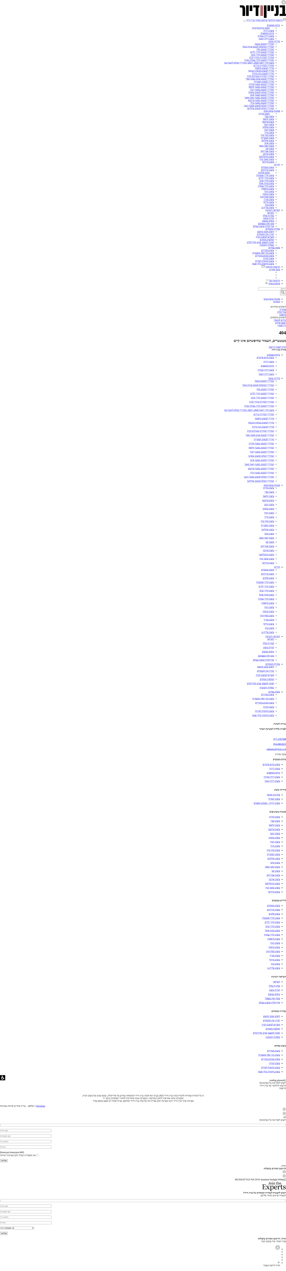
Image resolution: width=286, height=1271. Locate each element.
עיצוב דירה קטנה (266, 38)
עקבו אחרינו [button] (274, 269)
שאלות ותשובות (267, 245)
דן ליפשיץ (281, 325)
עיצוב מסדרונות (267, 196)
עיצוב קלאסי (268, 119)
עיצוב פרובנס (268, 121)
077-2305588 (279, 739)
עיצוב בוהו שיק (267, 135)
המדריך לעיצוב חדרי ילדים (262, 52)
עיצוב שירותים (267, 170)
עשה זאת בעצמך (272, 998)
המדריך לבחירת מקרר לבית (261, 57)
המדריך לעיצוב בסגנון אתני (262, 95)
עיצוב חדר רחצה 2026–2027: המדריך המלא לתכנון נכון (249, 62)
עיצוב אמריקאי (267, 151)
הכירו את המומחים (265, 234)
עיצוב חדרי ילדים (266, 178)
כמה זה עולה (268, 215)
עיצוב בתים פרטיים (261, 28)
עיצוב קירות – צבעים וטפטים (267, 803)
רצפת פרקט (280, 323)
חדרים (277, 164)
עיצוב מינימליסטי (266, 156)
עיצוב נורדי (269, 132)
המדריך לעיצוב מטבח (264, 44)
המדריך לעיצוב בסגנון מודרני (261, 84)
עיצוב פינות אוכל (266, 183)
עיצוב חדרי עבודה (266, 186)
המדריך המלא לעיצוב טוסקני (261, 92)
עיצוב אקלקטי (267, 140)
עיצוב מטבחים (267, 167)
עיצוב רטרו (269, 129)
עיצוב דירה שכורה (266, 36)
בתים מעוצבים (273, 25)
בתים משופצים (267, 33)
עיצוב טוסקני (268, 127)
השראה (270, 213)
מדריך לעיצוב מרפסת (264, 68)
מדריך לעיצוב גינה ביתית (263, 73)
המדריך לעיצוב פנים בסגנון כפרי (259, 79)
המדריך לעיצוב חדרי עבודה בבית (259, 60)
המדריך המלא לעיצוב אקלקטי (260, 108)
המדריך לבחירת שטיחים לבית (260, 76)
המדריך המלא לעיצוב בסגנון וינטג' (259, 105)
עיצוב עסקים (274, 247)
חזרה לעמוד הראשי (277, 347)
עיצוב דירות (269, 30)
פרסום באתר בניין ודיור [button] (256, 20)
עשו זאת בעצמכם (266, 223)
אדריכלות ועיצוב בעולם (263, 226)
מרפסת (282, 314)
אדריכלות (281, 312)
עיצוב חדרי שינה (266, 180)
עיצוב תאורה (274, 799)
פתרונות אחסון (273, 795)
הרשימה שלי (274, 280)
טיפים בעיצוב (268, 221)
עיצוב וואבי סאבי (266, 146)
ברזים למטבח (280, 320)
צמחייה (283, 309)
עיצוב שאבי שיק (266, 159)
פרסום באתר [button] (274, 283)
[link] (263, 17)
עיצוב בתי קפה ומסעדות (263, 253)
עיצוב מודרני (264, 113)
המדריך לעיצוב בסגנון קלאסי (261, 87)
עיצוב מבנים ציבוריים (264, 255)
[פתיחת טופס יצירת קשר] (25, 1130)
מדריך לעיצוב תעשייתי (264, 81)
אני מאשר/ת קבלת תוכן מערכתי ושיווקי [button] (18, 1155)
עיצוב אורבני (268, 154)
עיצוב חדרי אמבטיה (265, 175)
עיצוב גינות (269, 191)
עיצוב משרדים (267, 250)
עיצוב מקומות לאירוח (264, 261)
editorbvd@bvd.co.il (276, 749)
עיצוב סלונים (264, 172)
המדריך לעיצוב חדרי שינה (262, 54)
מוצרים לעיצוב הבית (265, 237)
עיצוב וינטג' (269, 124)
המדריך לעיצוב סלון (265, 49)
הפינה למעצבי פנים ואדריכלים (260, 242)
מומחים (276, 301)
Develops (40, 1106)
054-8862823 (279, 744)
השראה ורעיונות (272, 210)
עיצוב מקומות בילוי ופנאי (263, 263)
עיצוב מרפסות (267, 188)
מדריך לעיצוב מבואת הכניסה (261, 71)
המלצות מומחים (267, 239)
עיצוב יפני (269, 148)
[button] (143, 1109)
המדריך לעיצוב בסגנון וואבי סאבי (259, 97)
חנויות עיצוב (268, 218)
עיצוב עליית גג (267, 207)
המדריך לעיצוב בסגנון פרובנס (261, 100)
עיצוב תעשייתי (267, 137)
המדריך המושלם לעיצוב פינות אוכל (258, 46)
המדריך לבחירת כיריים (264, 65)
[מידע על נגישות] (277, 1249)
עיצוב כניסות (268, 194)
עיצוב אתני (269, 143)
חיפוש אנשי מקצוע (265, 231)
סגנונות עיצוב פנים (272, 111)
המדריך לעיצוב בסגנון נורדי (262, 103)
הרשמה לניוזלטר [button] (275, 20)
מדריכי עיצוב (274, 41)
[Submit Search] (283, 292)
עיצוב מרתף (268, 202)
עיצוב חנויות (268, 258)
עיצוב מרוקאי (268, 162)
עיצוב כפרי (269, 116)
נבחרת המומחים (272, 229)
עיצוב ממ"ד (269, 199)
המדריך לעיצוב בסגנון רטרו (262, 89)
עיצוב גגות (269, 204)
